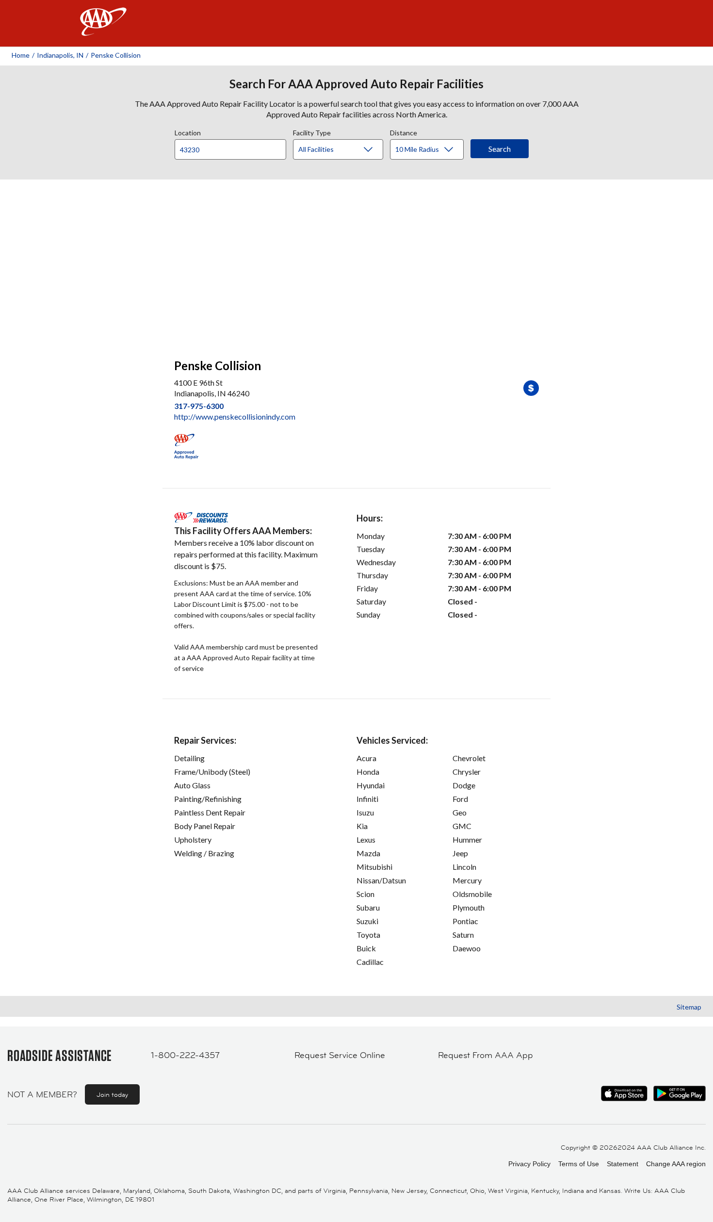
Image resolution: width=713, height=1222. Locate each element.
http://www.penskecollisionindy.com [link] (234, 416)
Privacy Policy (529, 1164)
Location (188, 131)
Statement (622, 1164)
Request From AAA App (485, 1055)
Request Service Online (339, 1055)
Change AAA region (676, 1164)
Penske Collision (116, 55)
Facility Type (312, 131)
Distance (403, 131)
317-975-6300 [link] (199, 405)
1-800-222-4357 (185, 1055)
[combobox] (234, 147)
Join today (112, 1094)
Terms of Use (578, 1164)
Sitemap (689, 1007)
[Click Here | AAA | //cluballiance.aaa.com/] (103, 29)
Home (21, 55)
